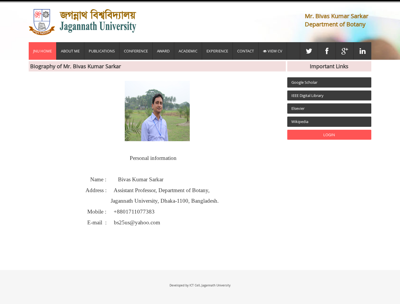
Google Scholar (304, 82)
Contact (245, 51)
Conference (136, 51)
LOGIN (329, 134)
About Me (70, 51)
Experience (217, 51)
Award (163, 51)
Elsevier (298, 108)
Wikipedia (299, 121)
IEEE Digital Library (307, 95)
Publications (102, 51)
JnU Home (42, 51)
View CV (274, 51)
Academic (188, 51)
